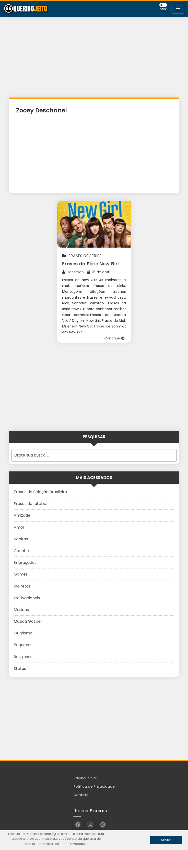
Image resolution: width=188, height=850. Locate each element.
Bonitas (21, 539)
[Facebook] (77, 824)
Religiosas (23, 657)
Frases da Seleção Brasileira (40, 492)
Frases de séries (85, 256)
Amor (19, 527)
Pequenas (23, 645)
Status (20, 668)
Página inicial (85, 778)
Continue (112, 338)
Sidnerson (75, 272)
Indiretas (22, 586)
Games (21, 574)
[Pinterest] (102, 824)
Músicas (21, 609)
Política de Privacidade (94, 786)
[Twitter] (90, 824)
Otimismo (23, 633)
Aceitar (166, 840)
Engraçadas (25, 562)
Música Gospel (28, 621)
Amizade (22, 515)
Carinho (21, 551)
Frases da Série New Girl (90, 264)
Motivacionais (27, 598)
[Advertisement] (94, 58)
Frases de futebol (30, 503)
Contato (81, 794)
